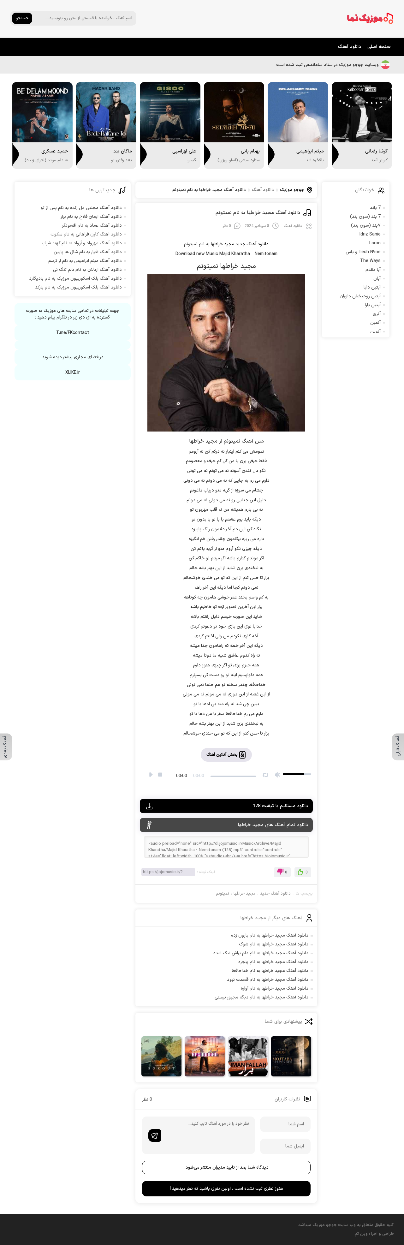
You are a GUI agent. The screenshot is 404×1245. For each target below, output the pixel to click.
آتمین (375, 322)
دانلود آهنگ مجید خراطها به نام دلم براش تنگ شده (260, 953)
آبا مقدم (373, 269)
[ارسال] (154, 1135)
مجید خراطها (245, 894)
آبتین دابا (372, 287)
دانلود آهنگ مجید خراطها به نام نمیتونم (258, 213)
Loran (375, 243)
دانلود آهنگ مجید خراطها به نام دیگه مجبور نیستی (261, 997)
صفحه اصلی (379, 47)
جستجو (22, 18)
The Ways (370, 261)
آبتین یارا (373, 305)
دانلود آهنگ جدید (252, 244)
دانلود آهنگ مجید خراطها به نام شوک (273, 944)
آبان (377, 278)
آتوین (375, 331)
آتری (377, 314)
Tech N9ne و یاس (363, 252)
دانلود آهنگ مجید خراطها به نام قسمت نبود (267, 979)
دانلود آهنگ (349, 47)
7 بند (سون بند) (365, 216)
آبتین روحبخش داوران (360, 296)
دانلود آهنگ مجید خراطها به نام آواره (274, 988)
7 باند (375, 208)
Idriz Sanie (370, 234)
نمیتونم (222, 894)
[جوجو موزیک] (370, 18)
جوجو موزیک (292, 190)
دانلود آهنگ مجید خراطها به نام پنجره (273, 962)
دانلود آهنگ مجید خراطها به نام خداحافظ (270, 971)
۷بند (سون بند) (366, 225)
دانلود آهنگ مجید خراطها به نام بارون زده (269, 935)
